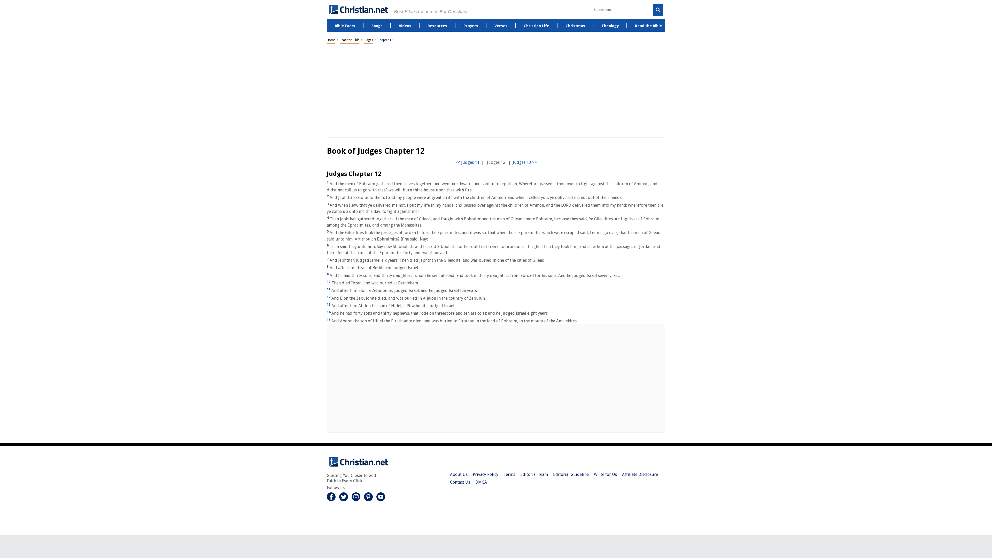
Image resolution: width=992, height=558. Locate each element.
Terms (509, 474)
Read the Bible (349, 40)
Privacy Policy (485, 474)
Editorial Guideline (571, 474)
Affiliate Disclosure (640, 474)
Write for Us (605, 474)
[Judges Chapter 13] (525, 162)
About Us (459, 474)
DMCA (481, 482)
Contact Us (460, 482)
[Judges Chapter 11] (467, 162)
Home (331, 40)
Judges (368, 40)
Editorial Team (534, 474)
